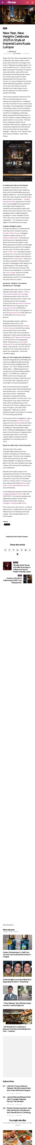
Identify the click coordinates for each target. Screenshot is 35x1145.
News (5, 28)
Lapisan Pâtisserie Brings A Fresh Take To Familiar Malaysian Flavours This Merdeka (19, 1099)
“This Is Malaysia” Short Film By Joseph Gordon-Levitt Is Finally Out (17, 1004)
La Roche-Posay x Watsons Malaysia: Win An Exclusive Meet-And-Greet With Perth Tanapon (19, 1088)
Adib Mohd (12, 51)
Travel (16, 562)
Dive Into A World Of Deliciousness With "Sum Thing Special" (12, 580)
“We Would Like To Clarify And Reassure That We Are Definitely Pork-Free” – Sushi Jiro (17, 1029)
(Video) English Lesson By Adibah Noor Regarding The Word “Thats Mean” (17, 980)
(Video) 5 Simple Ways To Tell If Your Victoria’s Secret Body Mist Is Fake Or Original (17, 954)
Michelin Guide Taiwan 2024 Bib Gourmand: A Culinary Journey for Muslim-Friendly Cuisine (22, 568)
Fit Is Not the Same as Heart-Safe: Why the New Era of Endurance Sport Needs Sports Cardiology (19, 1110)
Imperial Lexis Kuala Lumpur (17, 536)
